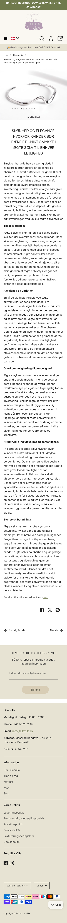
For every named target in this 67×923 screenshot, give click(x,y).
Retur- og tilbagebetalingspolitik (24, 818)
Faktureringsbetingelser (19, 836)
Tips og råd (18, 55)
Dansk (40, 885)
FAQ (6, 787)
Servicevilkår (12, 830)
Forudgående (16, 630)
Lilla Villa (25, 913)
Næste (54, 630)
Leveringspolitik (14, 812)
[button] (16, 38)
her (45, 597)
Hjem (6, 55)
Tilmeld (35, 689)
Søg (6, 793)
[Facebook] (6, 863)
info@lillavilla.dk (22, 731)
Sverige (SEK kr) (15, 885)
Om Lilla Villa (12, 770)
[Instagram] (12, 863)
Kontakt (8, 781)
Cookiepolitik (12, 842)
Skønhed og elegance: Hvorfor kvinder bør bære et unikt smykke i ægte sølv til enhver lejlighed (31, 61)
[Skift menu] (5, 38)
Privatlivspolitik (13, 824)
